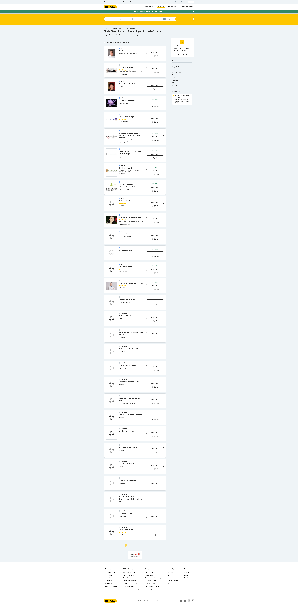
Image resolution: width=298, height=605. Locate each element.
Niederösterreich (176, 72)
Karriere (177, 2)
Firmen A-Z (108, 578)
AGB (168, 575)
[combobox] (119, 19)
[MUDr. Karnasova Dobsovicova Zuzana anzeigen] (111, 335)
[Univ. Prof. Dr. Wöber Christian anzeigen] (111, 417)
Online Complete (128, 578)
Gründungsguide (149, 589)
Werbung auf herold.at (111, 586)
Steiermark (175, 69)
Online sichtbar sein (150, 572)
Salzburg (174, 75)
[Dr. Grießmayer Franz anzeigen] (111, 302)
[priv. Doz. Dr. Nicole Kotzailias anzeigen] (111, 220)
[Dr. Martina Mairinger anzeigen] (111, 103)
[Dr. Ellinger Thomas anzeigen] (111, 434)
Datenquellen (170, 572)
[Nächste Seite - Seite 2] (148, 545)
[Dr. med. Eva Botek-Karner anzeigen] (111, 86)
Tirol (173, 77)
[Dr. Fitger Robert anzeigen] (111, 516)
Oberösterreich (176, 82)
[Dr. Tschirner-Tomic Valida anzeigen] (111, 351)
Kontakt (186, 578)
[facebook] (181, 600)
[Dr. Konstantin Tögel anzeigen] (111, 119)
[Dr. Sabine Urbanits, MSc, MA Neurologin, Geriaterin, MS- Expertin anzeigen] (111, 137)
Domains (125, 592)
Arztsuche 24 (109, 583)
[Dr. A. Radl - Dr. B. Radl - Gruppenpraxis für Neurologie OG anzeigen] (111, 499)
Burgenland (175, 67)
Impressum (169, 578)
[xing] (193, 600)
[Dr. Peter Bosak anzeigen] (111, 236)
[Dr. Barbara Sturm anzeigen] (111, 187)
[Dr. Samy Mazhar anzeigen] (111, 203)
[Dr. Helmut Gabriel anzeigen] (111, 171)
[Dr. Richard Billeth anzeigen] (111, 269)
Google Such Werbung (129, 580)
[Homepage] (110, 6)
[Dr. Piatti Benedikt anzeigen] (111, 70)
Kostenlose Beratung (129, 572)
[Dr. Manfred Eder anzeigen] (111, 53)
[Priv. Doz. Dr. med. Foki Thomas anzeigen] (111, 286)
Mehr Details (155, 52)
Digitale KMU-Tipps (150, 583)
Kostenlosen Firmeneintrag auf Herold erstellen (118, 2)
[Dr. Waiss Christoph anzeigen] (111, 318)
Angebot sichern (182, 54)
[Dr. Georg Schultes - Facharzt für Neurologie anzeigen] (111, 154)
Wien (173, 64)
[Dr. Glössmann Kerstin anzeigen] (111, 483)
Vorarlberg (175, 80)
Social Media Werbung (129, 586)
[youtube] (185, 600)
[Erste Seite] (122, 545)
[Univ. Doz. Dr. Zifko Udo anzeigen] (111, 466)
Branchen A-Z (109, 580)
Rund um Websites (150, 575)
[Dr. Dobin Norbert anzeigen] (111, 532)
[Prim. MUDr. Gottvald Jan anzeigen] (111, 450)
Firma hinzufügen (110, 572)
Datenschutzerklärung (172, 580)
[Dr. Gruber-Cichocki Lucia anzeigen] (111, 384)
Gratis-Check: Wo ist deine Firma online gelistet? (149, 11)
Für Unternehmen (187, 6)
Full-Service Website (128, 575)
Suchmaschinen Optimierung (131, 589)
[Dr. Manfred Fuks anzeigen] (111, 253)
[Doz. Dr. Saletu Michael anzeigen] (111, 368)
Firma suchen (109, 575)
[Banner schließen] (194, 12)
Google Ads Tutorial (150, 580)
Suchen (184, 19)
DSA (168, 583)
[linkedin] (189, 600)
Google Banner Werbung (130, 583)
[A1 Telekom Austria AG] (135, 555)
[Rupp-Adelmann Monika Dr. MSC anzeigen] (111, 401)
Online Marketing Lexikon (152, 586)
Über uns (183, 2)
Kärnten (174, 85)
